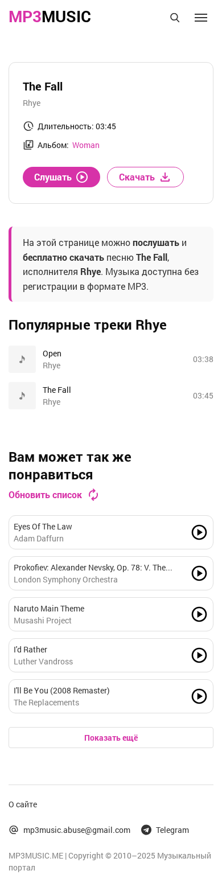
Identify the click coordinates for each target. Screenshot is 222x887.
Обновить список (45, 494)
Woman (86, 144)
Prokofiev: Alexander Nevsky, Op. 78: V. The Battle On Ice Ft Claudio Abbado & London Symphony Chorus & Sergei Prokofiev (90, 567)
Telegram (172, 829)
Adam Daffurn (39, 538)
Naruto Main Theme (49, 608)
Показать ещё (111, 737)
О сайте (23, 804)
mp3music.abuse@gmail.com (76, 829)
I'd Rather (30, 649)
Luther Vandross (43, 661)
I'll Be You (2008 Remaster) (62, 690)
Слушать (53, 177)
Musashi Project (43, 620)
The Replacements (46, 702)
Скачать (137, 177)
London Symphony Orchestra (66, 579)
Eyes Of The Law (43, 526)
